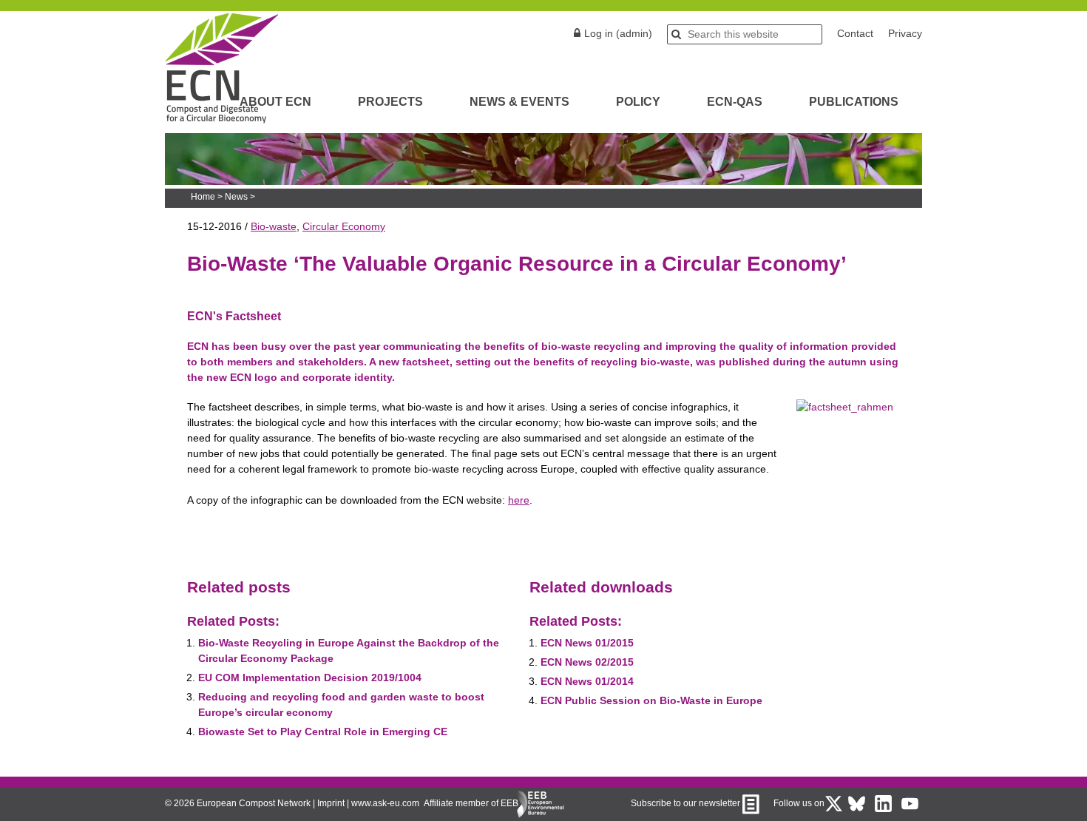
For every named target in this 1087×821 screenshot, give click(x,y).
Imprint (331, 803)
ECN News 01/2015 (587, 643)
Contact (855, 33)
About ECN (275, 101)
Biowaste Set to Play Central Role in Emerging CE (322, 731)
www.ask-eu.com (385, 803)
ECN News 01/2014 (587, 681)
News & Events (519, 101)
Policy (638, 101)
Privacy (905, 33)
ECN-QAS (734, 101)
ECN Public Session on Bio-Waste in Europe (651, 700)
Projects (390, 101)
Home (203, 197)
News (236, 197)
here (518, 500)
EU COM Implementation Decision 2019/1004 (309, 677)
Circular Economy (343, 226)
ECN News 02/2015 (587, 662)
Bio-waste (274, 226)
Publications (853, 101)
